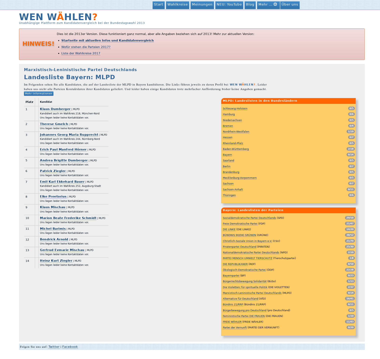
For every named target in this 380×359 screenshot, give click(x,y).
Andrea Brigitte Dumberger (64, 160)
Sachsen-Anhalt (233, 189)
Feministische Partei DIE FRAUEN (244, 316)
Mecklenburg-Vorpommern (240, 177)
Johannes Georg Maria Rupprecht (69, 134)
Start (158, 4)
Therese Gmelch (54, 124)
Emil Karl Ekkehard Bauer (62, 181)
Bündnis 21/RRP (233, 304)
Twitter (54, 347)
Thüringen (229, 195)
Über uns (290, 4)
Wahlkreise (177, 4)
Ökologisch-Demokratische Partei (244, 269)
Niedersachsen (232, 120)
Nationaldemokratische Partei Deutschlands (251, 252)
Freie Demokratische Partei (240, 223)
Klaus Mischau (53, 207)
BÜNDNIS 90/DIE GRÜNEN (239, 235)
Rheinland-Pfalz (233, 143)
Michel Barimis (53, 228)
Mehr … (266, 4)
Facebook (70, 347)
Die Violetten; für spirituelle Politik (245, 287)
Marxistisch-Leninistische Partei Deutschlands (252, 292)
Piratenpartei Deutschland (239, 246)
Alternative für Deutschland (240, 298)
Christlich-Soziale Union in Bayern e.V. (247, 241)
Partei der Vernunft (235, 327)
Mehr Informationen (38, 93)
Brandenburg (231, 172)
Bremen (228, 125)
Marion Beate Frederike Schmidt (68, 218)
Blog (250, 4)
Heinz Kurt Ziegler (56, 260)
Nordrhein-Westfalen (236, 131)
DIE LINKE (229, 229)
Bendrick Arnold (54, 239)
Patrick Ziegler (53, 171)
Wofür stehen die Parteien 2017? (85, 47)
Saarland (228, 160)
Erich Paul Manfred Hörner (63, 149)
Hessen (227, 137)
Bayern (227, 154)
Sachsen (228, 183)
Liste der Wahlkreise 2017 (80, 53)
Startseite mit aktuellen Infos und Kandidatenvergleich (107, 40)
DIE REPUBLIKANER (235, 264)
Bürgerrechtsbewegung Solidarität (245, 281)
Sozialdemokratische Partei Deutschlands (249, 217)
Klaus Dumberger (55, 109)
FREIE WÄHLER (232, 321)
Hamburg (229, 114)
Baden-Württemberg (236, 149)
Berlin (226, 166)
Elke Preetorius (53, 196)
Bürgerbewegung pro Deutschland (244, 310)
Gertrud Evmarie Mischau (62, 250)
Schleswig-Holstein (235, 108)
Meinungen (202, 4)
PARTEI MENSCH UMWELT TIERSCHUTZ (247, 258)
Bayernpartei (231, 275)
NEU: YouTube (229, 4)
